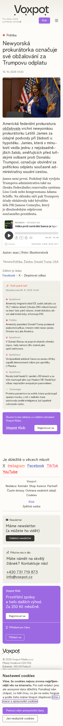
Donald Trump (42, 261)
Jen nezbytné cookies (20, 718)
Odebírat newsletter (20, 538)
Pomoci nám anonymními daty (25, 710)
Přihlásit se (15, 637)
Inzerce (41, 486)
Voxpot (31, 481)
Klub (44, 20)
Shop (32, 486)
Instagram (16, 466)
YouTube (10, 472)
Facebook (9, 275)
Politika (17, 261)
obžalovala (12, 129)
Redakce (11, 486)
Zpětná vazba (31, 506)
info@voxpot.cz (19, 577)
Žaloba (28, 261)
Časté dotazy (15, 490)
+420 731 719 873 (22, 572)
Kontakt (23, 486)
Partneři (52, 486)
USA (55, 261)
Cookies (31, 495)
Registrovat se (46, 428)
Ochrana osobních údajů (41, 490)
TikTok (52, 466)
